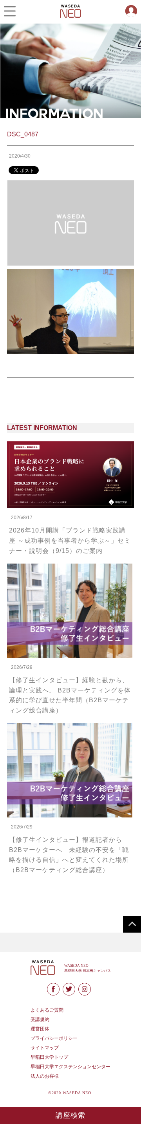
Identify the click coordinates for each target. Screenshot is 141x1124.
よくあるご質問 (47, 1010)
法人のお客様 (45, 1076)
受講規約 (40, 1019)
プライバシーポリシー (54, 1038)
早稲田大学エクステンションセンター (70, 1066)
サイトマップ (45, 1048)
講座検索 (71, 1115)
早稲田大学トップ (49, 1057)
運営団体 (40, 1029)
